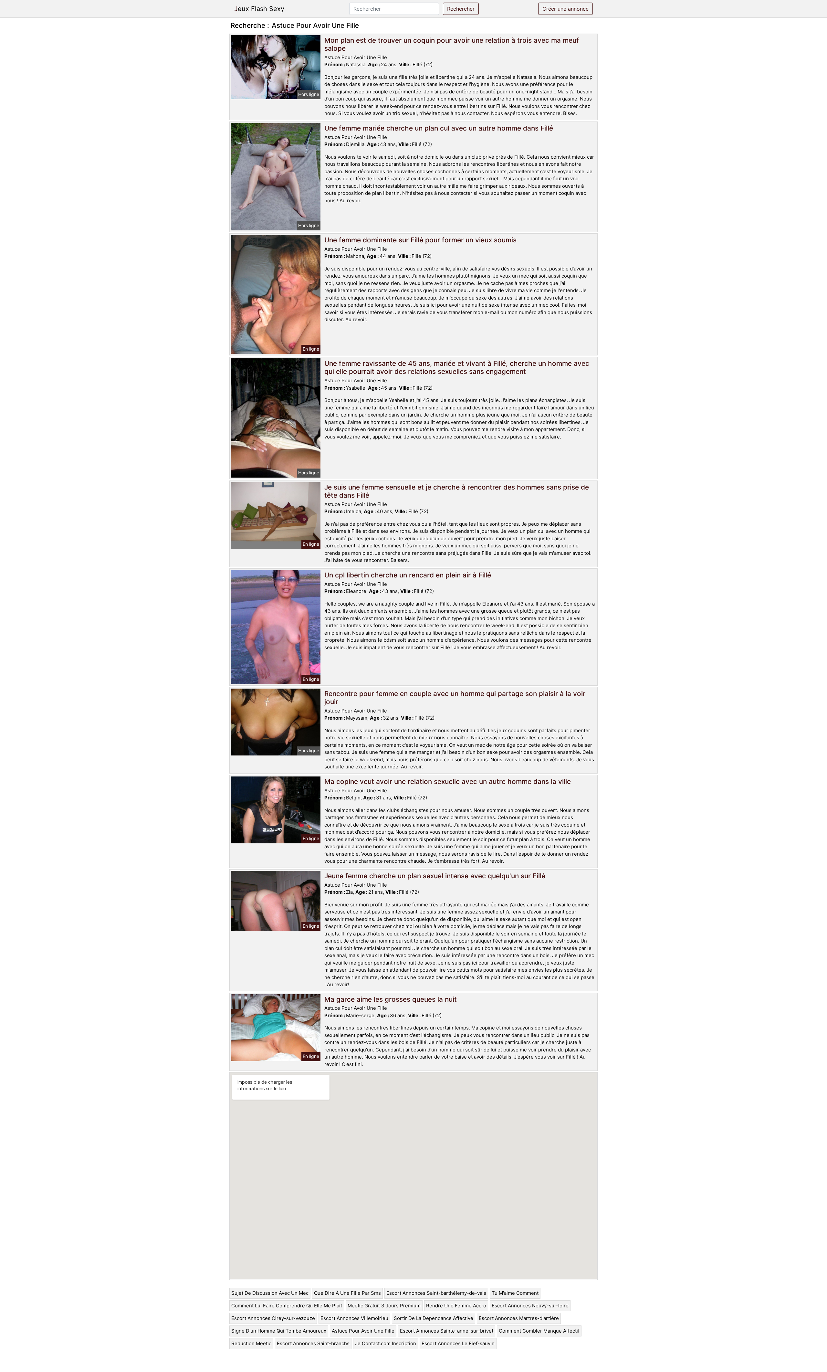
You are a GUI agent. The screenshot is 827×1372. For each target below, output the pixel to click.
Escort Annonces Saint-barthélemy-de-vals (436, 1293)
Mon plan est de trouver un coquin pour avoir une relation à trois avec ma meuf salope (451, 44)
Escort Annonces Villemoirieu (354, 1318)
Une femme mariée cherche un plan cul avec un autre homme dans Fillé (438, 128)
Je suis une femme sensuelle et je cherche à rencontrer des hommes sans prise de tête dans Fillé (456, 491)
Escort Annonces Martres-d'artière (519, 1318)
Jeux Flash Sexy (259, 9)
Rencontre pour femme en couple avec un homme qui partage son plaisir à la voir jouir (454, 698)
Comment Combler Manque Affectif (539, 1331)
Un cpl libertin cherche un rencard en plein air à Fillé (407, 575)
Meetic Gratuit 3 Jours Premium (384, 1306)
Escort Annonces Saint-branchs (313, 1343)
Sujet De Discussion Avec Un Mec (270, 1293)
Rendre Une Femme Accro (456, 1306)
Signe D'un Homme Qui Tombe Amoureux (278, 1331)
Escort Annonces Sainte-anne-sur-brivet (446, 1331)
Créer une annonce (565, 8)
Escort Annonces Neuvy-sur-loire (530, 1306)
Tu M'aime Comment (515, 1293)
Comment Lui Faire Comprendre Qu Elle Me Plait (286, 1306)
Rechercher (461, 8)
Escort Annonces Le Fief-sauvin (458, 1343)
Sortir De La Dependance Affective (433, 1318)
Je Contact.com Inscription (385, 1343)
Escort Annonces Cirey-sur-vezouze (273, 1318)
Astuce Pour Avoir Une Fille (363, 1331)
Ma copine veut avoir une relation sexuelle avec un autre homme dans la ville (447, 781)
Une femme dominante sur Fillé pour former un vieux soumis (420, 240)
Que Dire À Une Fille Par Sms (347, 1293)
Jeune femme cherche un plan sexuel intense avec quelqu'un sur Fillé (434, 876)
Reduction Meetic (251, 1343)
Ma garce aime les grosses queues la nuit (390, 999)
